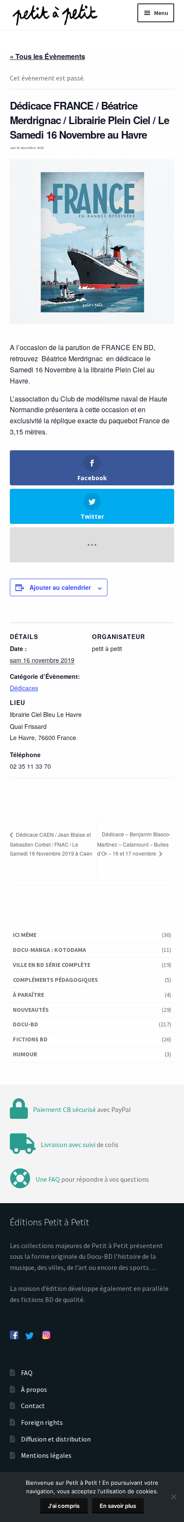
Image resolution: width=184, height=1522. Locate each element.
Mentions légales (46, 1455)
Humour (25, 1054)
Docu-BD (25, 1024)
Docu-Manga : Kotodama (49, 950)
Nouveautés (31, 1010)
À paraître (28, 995)
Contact (33, 1405)
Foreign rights (42, 1422)
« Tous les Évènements (47, 56)
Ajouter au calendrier (60, 587)
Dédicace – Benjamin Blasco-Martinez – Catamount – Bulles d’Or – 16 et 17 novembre (134, 843)
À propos (34, 1389)
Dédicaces (24, 688)
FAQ (27, 1372)
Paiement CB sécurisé (64, 1109)
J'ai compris (64, 1505)
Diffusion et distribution (56, 1439)
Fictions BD (30, 1039)
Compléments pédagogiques (55, 980)
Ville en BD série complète (51, 965)
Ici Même (24, 935)
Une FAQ (48, 1179)
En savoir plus (118, 1505)
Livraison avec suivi (68, 1144)
